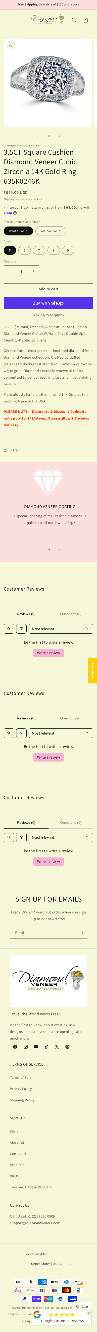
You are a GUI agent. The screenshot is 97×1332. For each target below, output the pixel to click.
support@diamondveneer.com (35, 1222)
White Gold (18, 231)
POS (57, 1307)
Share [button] (13, 450)
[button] (9, 20)
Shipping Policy (22, 1100)
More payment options (48, 315)
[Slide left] (37, 136)
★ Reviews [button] (92, 670)
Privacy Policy (21, 1088)
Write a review (48, 652)
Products (17, 1164)
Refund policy (31, 1314)
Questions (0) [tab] (71, 614)
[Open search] (9, 629)
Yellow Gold (51, 231)
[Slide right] (59, 136)
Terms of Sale (21, 1077)
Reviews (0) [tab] (26, 614)
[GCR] (37, 1314)
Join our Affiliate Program (31, 1187)
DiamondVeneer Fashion (38, 1307)
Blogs (14, 1176)
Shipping (9, 199)
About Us (17, 1142)
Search (15, 1131)
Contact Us (19, 1153)
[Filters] (21, 629)
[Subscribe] (81, 933)
